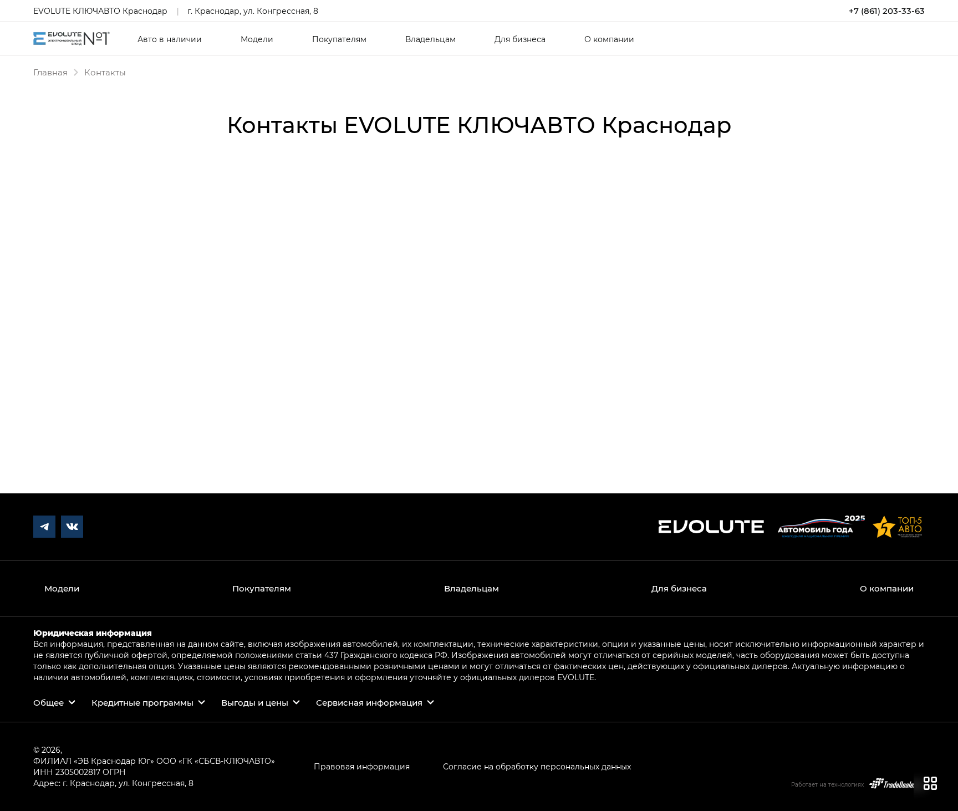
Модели (257, 39)
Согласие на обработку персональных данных (537, 766)
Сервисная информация (369, 702)
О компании (609, 39)
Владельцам (430, 39)
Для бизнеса (520, 39)
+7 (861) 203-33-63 (887, 11)
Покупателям (339, 39)
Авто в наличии (169, 39)
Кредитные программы (142, 702)
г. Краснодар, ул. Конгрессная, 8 (252, 11)
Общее (48, 702)
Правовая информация (362, 766)
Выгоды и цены (254, 702)
